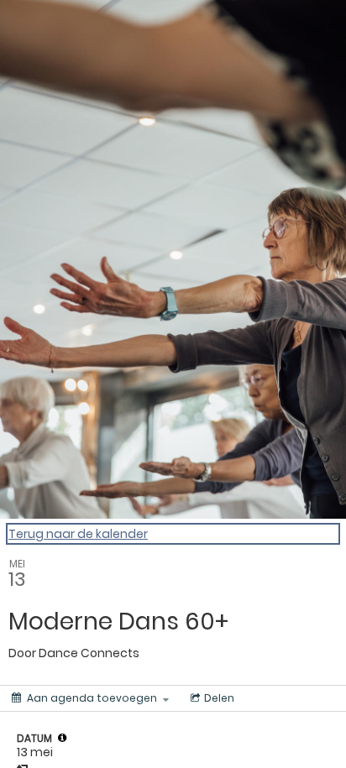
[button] (62, 738)
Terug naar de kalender (78, 533)
